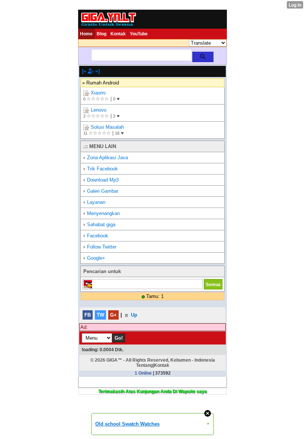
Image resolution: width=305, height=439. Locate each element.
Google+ (96, 258)
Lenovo (98, 110)
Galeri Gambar (102, 191)
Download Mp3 (103, 180)
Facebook (97, 235)
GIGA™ (114, 360)
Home (86, 33)
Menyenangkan (103, 213)
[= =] (91, 71)
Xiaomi (98, 93)
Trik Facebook (102, 169)
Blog (101, 33)
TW (100, 315)
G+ (113, 315)
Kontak (118, 33)
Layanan (96, 202)
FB (87, 315)
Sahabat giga (101, 224)
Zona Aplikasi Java (107, 157)
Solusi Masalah (107, 127)
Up (133, 315)
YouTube (139, 33)
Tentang (144, 365)
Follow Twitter (101, 247)
